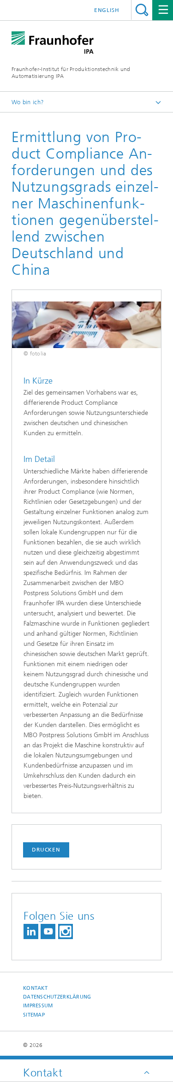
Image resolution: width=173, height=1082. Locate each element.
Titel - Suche (141, 10)
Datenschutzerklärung (57, 997)
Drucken (46, 849)
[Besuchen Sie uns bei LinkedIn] (31, 931)
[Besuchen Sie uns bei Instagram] (65, 931)
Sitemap (34, 1015)
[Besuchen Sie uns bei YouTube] (48, 931)
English (106, 10)
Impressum (38, 1006)
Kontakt (35, 988)
